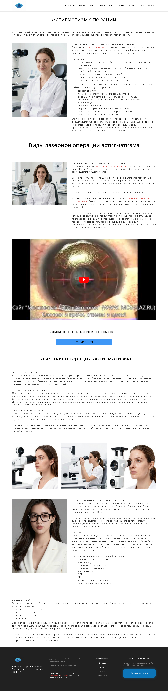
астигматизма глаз (99, 47)
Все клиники (79, 5)
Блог (110, 5)
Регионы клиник (97, 5)
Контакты (131, 5)
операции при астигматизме (112, 166)
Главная (66, 5)
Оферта (102, 663)
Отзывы (120, 5)
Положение (53, 675)
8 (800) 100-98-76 (139, 658)
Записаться (84, 342)
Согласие (64, 675)
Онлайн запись (147, 5)
